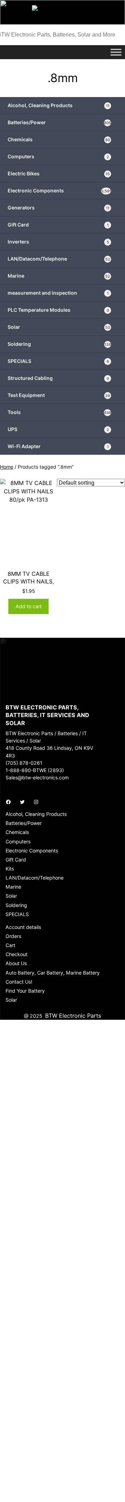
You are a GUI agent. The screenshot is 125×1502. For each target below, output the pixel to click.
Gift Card (58, 225)
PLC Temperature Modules (58, 310)
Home (6, 467)
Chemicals (59, 139)
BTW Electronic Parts (73, 1015)
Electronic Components (59, 190)
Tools (59, 412)
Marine (59, 276)
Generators (58, 207)
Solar (59, 327)
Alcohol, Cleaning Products (58, 105)
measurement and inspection (58, 293)
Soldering (59, 344)
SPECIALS (58, 361)
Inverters (58, 242)
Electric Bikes (59, 173)
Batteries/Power (59, 122)
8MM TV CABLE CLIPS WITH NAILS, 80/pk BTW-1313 (28, 581)
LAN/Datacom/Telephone (59, 259)
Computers (58, 156)
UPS (58, 429)
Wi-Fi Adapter (58, 446)
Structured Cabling (58, 378)
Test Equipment (59, 395)
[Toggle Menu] (116, 52)
